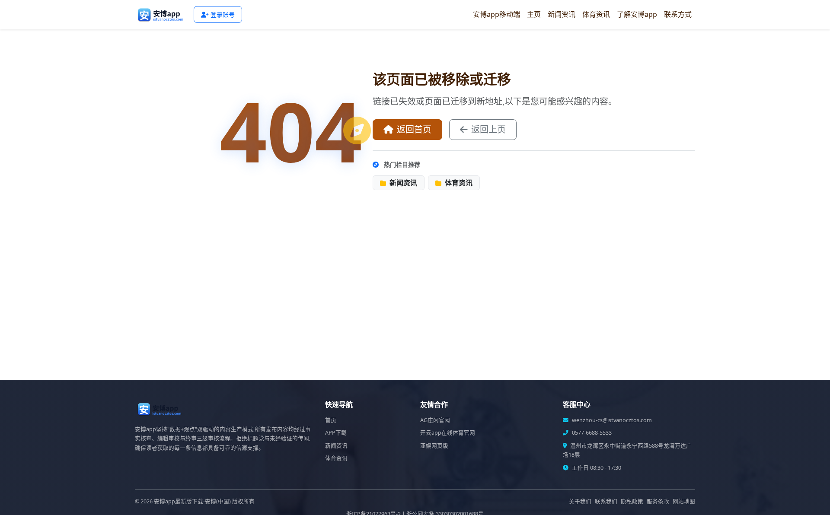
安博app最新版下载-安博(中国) (192, 501)
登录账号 (223, 14)
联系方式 (678, 14)
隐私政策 (632, 501)
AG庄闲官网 (435, 420)
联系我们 (606, 501)
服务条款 (658, 501)
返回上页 (488, 129)
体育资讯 (596, 14)
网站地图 (684, 501)
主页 (534, 14)
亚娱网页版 (434, 445)
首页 (330, 420)
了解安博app (637, 14)
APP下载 (336, 432)
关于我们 (580, 501)
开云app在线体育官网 (447, 432)
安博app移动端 (496, 14)
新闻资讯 (561, 14)
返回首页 (414, 129)
